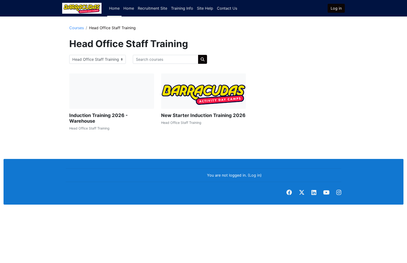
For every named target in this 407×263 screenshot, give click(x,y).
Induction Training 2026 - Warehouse (98, 118)
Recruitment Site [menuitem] (152, 8)
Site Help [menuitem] (205, 8)
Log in (336, 8)
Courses (76, 27)
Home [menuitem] (114, 8)
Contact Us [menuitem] (227, 8)
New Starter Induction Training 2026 (203, 115)
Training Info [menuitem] (182, 8)
